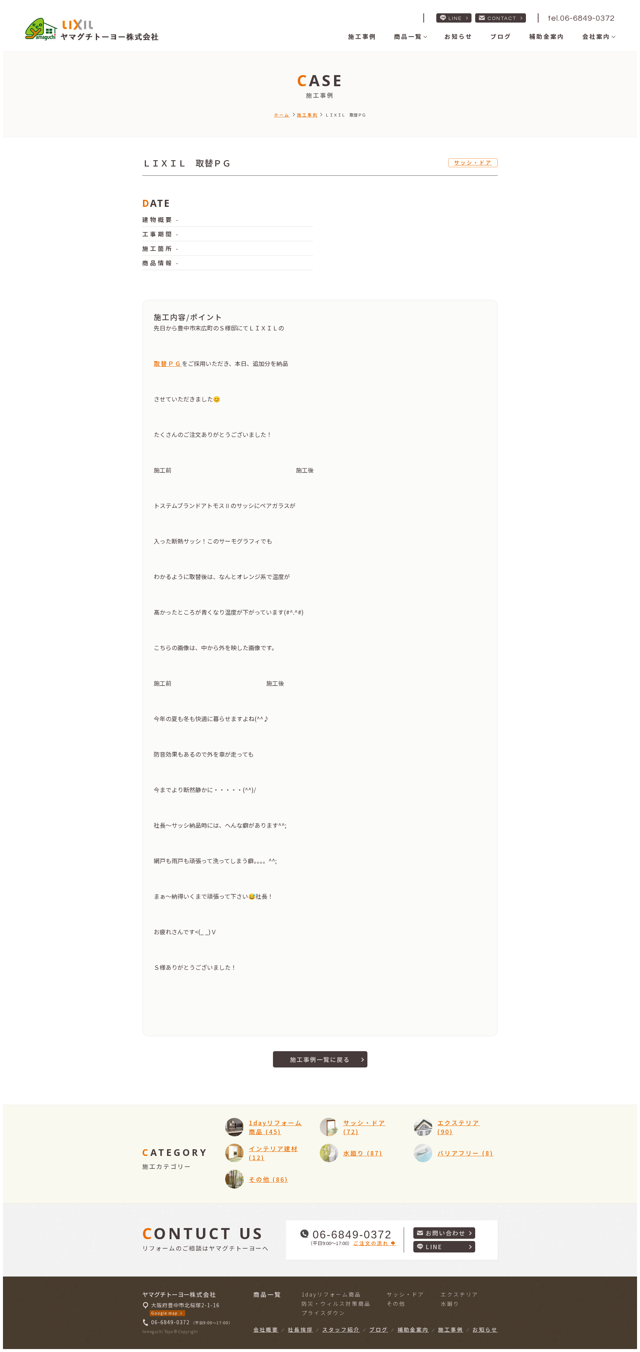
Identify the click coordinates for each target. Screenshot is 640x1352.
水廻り (450, 1303)
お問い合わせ (446, 1232)
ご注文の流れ (372, 1243)
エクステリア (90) (458, 1127)
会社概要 (266, 1329)
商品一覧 (408, 36)
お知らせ (458, 36)
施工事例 (362, 36)
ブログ (500, 36)
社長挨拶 (300, 1329)
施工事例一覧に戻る (320, 1059)
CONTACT (501, 18)
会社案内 (596, 36)
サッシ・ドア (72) (364, 1127)
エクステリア (460, 1294)
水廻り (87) (363, 1152)
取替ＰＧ (168, 363)
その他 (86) (268, 1179)
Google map (164, 1313)
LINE (455, 18)
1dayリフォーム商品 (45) (275, 1127)
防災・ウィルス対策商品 (336, 1303)
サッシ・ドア (473, 162)
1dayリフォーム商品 (331, 1294)
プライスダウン (323, 1312)
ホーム (282, 115)
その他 (396, 1303)
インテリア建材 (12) (273, 1153)
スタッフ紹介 (341, 1329)
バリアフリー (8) (465, 1152)
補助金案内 (546, 36)
